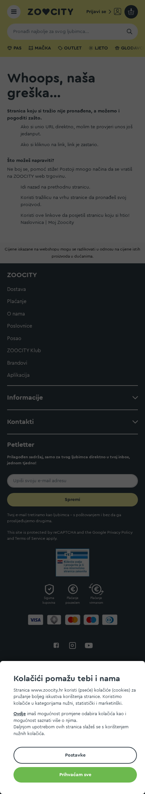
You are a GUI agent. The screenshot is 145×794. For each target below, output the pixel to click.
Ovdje (19, 714)
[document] (75, 728)
